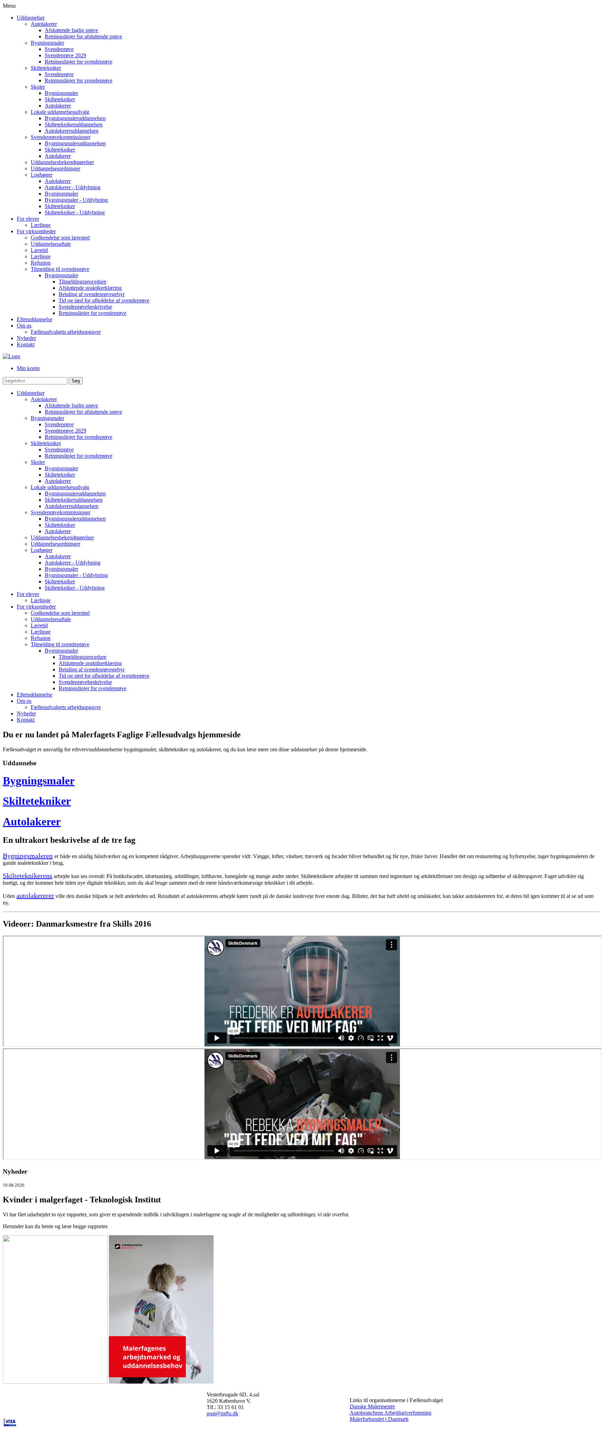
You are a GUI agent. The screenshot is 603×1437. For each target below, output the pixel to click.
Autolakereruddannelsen (71, 131)
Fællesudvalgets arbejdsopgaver (66, 332)
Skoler (38, 87)
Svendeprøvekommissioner (60, 137)
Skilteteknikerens (27, 875)
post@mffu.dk (222, 1413)
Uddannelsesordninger (55, 168)
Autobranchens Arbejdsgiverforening (390, 1413)
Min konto (28, 368)
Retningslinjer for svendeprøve (78, 62)
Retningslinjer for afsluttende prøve (83, 36)
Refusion (41, 263)
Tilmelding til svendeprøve (60, 269)
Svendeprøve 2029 (65, 55)
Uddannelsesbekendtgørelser (62, 162)
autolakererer (35, 895)
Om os (24, 326)
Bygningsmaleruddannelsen (75, 118)
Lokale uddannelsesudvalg (60, 112)
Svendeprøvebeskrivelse (85, 307)
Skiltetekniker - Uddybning (75, 212)
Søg (76, 380)
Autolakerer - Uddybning (72, 187)
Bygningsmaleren (28, 856)
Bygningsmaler (47, 43)
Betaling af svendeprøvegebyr (92, 294)
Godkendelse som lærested (60, 238)
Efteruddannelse (34, 319)
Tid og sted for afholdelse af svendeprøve (104, 300)
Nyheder (26, 338)
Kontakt (26, 344)
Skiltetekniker (46, 68)
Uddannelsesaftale (51, 244)
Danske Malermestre (372, 1406)
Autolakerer (44, 24)
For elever (28, 219)
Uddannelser (31, 18)
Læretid (39, 250)
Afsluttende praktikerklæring (90, 288)
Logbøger (41, 175)
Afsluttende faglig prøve (71, 30)
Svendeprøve (59, 49)
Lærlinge (41, 225)
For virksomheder (36, 231)
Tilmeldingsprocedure (82, 282)
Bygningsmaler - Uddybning (76, 200)
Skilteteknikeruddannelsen (74, 124)
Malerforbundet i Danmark (379, 1419)
